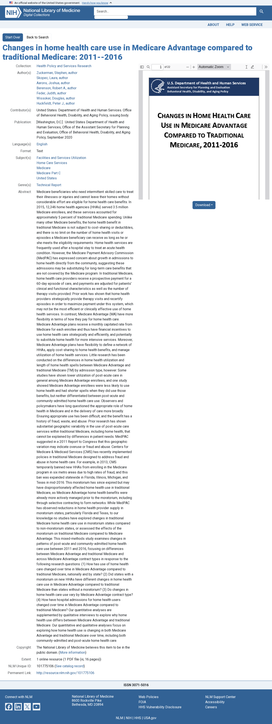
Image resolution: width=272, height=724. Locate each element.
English (42, 144)
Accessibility (215, 702)
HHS (137, 718)
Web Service (252, 25)
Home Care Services (52, 163)
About (213, 25)
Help (230, 25)
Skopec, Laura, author (52, 78)
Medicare (44, 168)
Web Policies (149, 697)
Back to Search (38, 37)
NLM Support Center (220, 697)
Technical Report (49, 185)
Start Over (12, 37)
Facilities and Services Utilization (61, 158)
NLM (119, 718)
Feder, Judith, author (51, 93)
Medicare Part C (49, 173)
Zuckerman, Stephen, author (57, 73)
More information (72, 652)
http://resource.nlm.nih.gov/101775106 (65, 673)
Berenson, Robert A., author (56, 88)
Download (202, 205)
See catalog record (70, 666)
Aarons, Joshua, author (53, 83)
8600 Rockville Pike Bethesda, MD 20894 (87, 702)
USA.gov (150, 718)
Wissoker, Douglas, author (56, 98)
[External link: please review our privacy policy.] (9, 706)
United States (47, 178)
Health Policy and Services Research (64, 66)
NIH (129, 718)
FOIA (142, 702)
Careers (211, 707)
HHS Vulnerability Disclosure (160, 707)
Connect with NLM (18, 697)
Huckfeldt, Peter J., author (56, 103)
